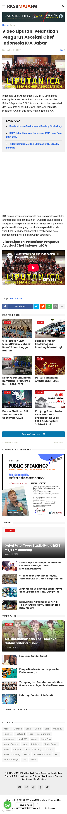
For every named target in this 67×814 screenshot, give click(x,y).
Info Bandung (43, 733)
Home (5, 25)
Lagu (25, 744)
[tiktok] (33, 787)
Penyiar (17, 749)
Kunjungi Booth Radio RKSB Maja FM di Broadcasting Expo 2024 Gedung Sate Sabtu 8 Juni (48, 418)
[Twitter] (36, 306)
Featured (20, 733)
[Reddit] (42, 306)
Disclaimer (49, 808)
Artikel (7, 728)
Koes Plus (46, 739)
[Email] (55, 306)
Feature (8, 733)
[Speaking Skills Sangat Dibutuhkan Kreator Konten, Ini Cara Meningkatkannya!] (9, 566)
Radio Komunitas (42, 754)
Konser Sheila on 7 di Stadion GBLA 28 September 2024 (15, 414)
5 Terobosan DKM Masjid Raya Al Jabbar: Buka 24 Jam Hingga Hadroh (16, 345)
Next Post (58, 443)
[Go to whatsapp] (7, 805)
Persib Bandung (33, 749)
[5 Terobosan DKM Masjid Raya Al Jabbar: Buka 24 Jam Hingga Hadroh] (9, 579)
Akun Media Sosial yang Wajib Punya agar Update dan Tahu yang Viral (40, 590)
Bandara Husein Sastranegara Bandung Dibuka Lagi (36, 126)
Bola (47, 728)
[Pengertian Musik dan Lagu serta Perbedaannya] (9, 673)
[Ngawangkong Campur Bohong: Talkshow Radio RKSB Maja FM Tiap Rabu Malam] (9, 605)
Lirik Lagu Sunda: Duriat (33, 656)
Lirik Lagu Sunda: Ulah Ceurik (36, 695)
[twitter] (47, 787)
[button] (3, 6)
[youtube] (19, 787)
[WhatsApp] (49, 306)
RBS (57, 754)
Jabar (34, 739)
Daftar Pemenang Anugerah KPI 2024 (47, 379)
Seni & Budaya (11, 759)
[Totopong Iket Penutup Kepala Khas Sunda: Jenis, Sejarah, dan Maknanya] (9, 686)
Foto (31, 733)
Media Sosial (50, 744)
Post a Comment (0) (33, 434)
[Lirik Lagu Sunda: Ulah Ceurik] (9, 699)
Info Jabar (9, 739)
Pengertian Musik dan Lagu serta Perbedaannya (39, 671)
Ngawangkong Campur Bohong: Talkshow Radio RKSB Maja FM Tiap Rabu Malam (39, 604)
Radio (27, 754)
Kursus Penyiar (11, 744)
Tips (24, 759)
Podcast (49, 749)
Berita (12, 25)
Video (20, 298)
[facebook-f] (40, 787)
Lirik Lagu (35, 744)
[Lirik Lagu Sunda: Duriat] (9, 660)
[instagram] (26, 787)
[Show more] (62, 306)
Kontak (37, 808)
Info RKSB (22, 739)
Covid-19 (57, 728)
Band (28, 728)
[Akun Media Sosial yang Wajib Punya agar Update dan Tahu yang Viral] (9, 592)
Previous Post (10, 443)
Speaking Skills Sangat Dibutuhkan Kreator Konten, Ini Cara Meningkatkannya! (40, 565)
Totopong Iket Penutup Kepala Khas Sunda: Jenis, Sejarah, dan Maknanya (41, 684)
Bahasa (18, 728)
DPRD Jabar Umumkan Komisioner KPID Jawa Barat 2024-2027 (16, 381)
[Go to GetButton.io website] (7, 811)
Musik (7, 749)
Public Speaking (12, 754)
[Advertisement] (33, 184)
